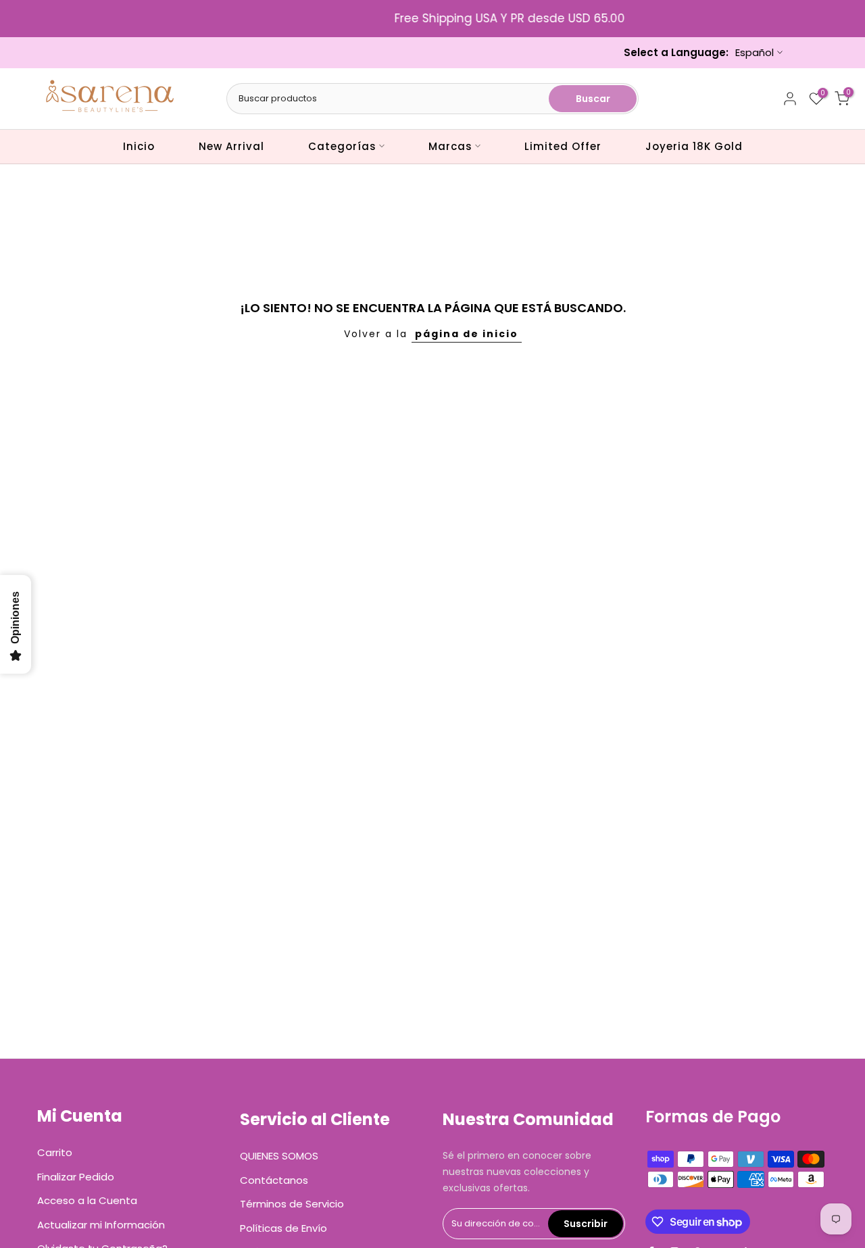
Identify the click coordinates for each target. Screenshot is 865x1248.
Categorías (342, 146)
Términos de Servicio (292, 1204)
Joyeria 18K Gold (694, 146)
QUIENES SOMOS (279, 1156)
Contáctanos (274, 1180)
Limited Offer (562, 146)
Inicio (139, 146)
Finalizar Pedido (75, 1177)
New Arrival (231, 146)
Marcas (450, 146)
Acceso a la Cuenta (87, 1200)
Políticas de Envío (283, 1228)
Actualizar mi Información (101, 1225)
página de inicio (466, 334)
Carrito (54, 1152)
